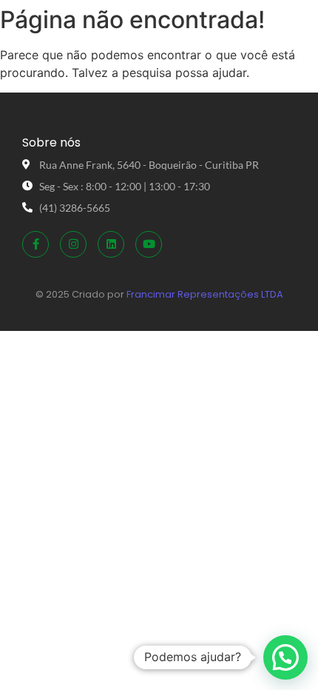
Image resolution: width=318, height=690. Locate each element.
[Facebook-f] (35, 244)
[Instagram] (73, 244)
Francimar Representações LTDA (204, 294)
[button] (285, 657)
